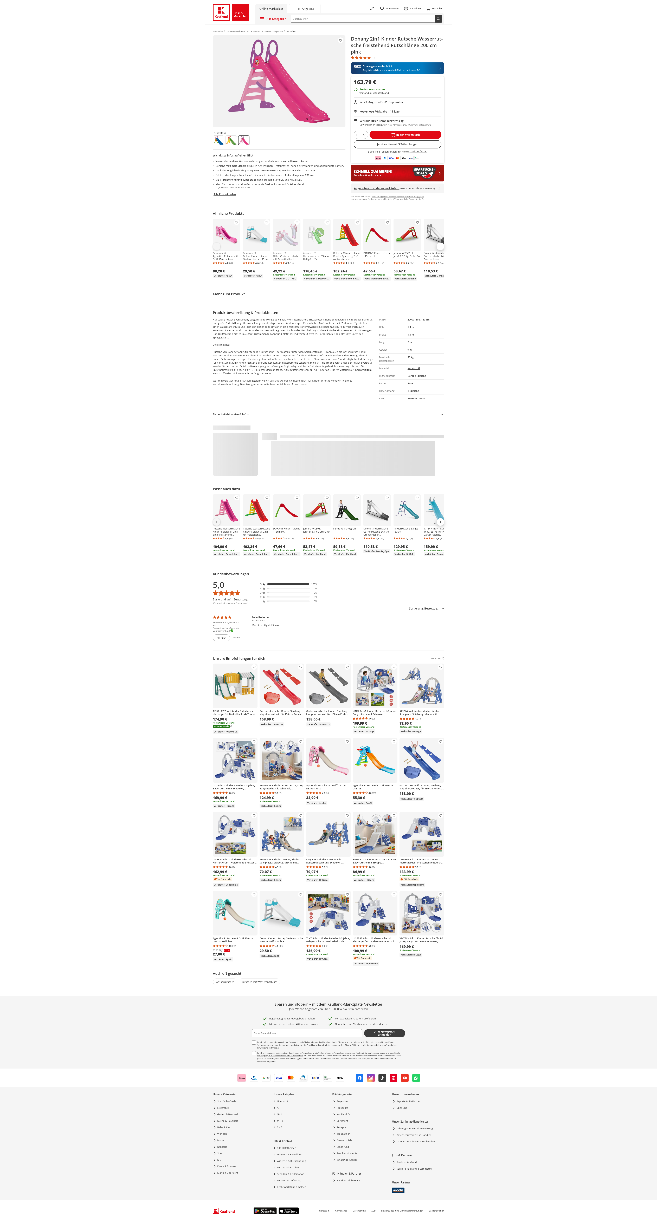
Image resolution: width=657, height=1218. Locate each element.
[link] (305, 8)
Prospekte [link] (342, 1107)
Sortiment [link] (342, 1120)
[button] (288, 584)
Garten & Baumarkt (228, 1114)
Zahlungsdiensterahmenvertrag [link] (414, 1128)
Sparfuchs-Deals (226, 1101)
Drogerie (222, 1146)
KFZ (219, 1159)
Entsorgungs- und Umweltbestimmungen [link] (402, 1210)
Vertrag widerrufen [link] (288, 1167)
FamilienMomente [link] (347, 1153)
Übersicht (282, 1101)
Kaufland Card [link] (345, 1114)
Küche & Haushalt (227, 1120)
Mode (220, 1140)
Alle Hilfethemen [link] (286, 1148)
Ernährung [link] (343, 1146)
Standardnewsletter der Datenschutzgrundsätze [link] (278, 1045)
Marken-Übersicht (227, 1172)
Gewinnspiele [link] (344, 1140)
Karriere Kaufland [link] (406, 1162)
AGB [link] (373, 1210)
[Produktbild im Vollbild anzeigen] (279, 81)
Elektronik (223, 1107)
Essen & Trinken (226, 1166)
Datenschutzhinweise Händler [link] (413, 1135)
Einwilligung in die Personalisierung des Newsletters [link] (280, 1055)
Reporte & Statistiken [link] (408, 1101)
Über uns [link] (401, 1107)
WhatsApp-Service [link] (347, 1159)
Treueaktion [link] (343, 1133)
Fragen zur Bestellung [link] (289, 1154)
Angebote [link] (342, 1101)
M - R (280, 1120)
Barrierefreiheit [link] (436, 1210)
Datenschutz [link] (359, 1210)
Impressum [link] (324, 1210)
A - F (279, 1107)
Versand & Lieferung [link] (288, 1180)
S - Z (279, 1127)
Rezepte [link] (341, 1127)
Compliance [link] (341, 1210)
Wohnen (222, 1133)
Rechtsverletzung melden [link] (291, 1187)
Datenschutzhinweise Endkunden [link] (415, 1141)
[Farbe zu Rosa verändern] (243, 140)
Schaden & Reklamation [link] (290, 1174)
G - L (279, 1114)
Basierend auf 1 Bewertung (230, 599)
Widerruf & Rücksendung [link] (291, 1161)
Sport (220, 1153)
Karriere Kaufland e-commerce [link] (414, 1168)
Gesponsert (218, 253)
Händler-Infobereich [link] (348, 1180)
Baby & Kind (224, 1127)
